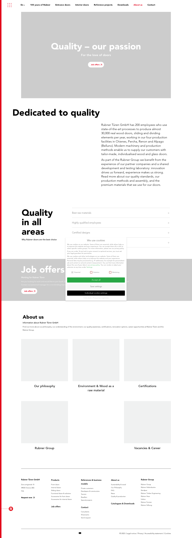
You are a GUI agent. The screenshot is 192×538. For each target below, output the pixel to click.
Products (55, 480)
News (113, 493)
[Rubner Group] (175, 5)
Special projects (86, 500)
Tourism (83, 494)
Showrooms (85, 515)
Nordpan (144, 490)
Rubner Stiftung (146, 505)
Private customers (87, 488)
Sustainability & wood (118, 485)
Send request (86, 518)
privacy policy (95, 265)
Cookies (167, 533)
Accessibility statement (154, 533)
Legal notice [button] (105, 298)
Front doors (55, 485)
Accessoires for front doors (60, 496)
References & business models (91, 482)
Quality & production (118, 496)
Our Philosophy (116, 488)
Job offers (55, 506)
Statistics (96, 272)
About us (115, 480)
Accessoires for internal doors (61, 499)
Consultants (85, 512)
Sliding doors (55, 490)
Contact (84, 507)
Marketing (115, 272)
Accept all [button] (96, 280)
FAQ (112, 490)
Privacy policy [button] (97, 298)
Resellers (84, 497)
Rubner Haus (145, 496)
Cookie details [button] (87, 298)
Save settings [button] (96, 286)
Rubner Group (146, 484)
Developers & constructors (90, 491)
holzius (143, 499)
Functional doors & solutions (61, 493)
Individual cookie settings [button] (96, 293)
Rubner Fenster (146, 502)
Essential (77, 272)
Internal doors (56, 488)
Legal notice (131, 533)
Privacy (140, 533)
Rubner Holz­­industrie (148, 487)
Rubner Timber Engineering (150, 493)
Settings (89, 267)
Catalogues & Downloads (122, 503)
